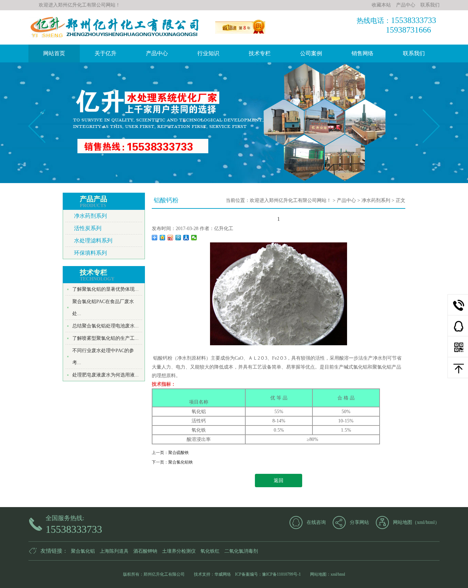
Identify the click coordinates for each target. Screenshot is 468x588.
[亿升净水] (114, 37)
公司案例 (311, 53)
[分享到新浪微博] (170, 237)
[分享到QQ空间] (162, 237)
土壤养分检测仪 (179, 551)
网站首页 (54, 53)
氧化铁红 (210, 551)
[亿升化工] (242, 35)
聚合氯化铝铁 (180, 462)
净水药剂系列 (90, 216)
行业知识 (208, 53)
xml (420, 522)
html (430, 522)
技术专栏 (260, 53)
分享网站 (359, 522)
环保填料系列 (90, 253)
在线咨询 (316, 522)
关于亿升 (105, 53)
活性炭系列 (87, 228)
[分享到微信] (194, 237)
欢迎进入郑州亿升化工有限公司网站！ (290, 200)
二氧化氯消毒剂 (241, 551)
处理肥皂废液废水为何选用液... (105, 374)
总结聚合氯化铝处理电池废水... (105, 325)
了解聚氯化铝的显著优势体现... (105, 289)
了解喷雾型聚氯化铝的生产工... (105, 338)
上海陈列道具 (114, 551)
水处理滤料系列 (93, 240)
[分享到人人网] (186, 237)
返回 (278, 480)
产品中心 (157, 53)
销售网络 (362, 53)
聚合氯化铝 (83, 551)
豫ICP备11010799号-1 (281, 574)
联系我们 (414, 53)
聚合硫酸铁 (178, 452)
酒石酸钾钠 (145, 551)
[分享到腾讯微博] (178, 237)
